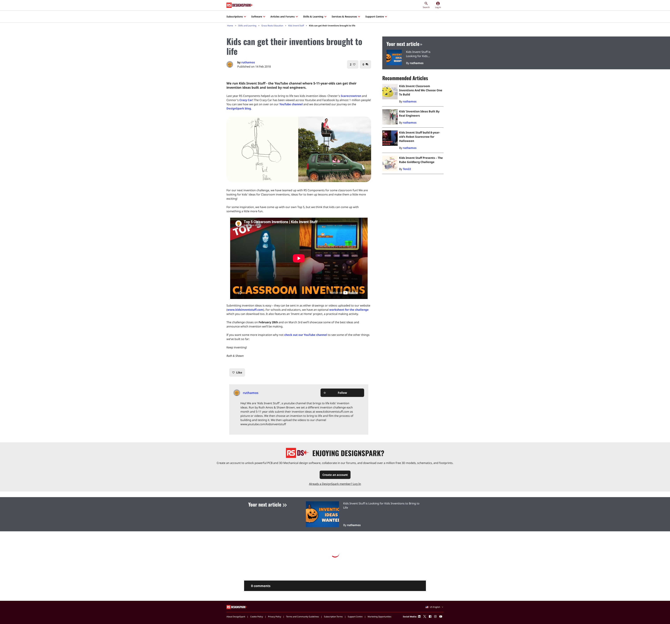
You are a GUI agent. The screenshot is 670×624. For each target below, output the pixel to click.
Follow (335, 393)
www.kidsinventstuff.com (245, 310)
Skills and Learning (247, 25)
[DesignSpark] (237, 606)
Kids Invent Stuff (296, 25)
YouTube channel (291, 104)
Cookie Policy (256, 616)
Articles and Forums (282, 16)
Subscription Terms (333, 616)
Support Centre (374, 16)
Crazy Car (245, 100)
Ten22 (407, 169)
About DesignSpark (235, 616)
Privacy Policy (274, 616)
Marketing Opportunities (379, 616)
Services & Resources (344, 16)
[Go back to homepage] (240, 5)
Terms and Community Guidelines (302, 616)
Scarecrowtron (351, 96)
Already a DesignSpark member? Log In (335, 484)
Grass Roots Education (272, 25)
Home (230, 25)
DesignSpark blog (238, 108)
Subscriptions (234, 16)
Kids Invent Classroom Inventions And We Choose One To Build (420, 90)
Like (237, 372)
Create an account (335, 475)
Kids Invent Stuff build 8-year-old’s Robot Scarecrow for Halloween (419, 137)
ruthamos (248, 62)
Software (256, 16)
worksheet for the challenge (349, 310)
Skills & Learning (313, 16)
